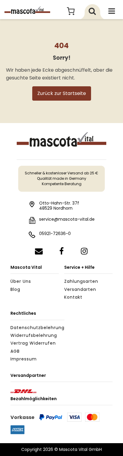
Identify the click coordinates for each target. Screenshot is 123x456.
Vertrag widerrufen (33, 343)
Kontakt (73, 297)
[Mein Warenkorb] (71, 11)
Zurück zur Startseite (61, 93)
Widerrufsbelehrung (33, 335)
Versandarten (80, 289)
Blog (15, 289)
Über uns (20, 281)
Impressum (23, 359)
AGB (15, 351)
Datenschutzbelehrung (37, 328)
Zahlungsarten (81, 281)
